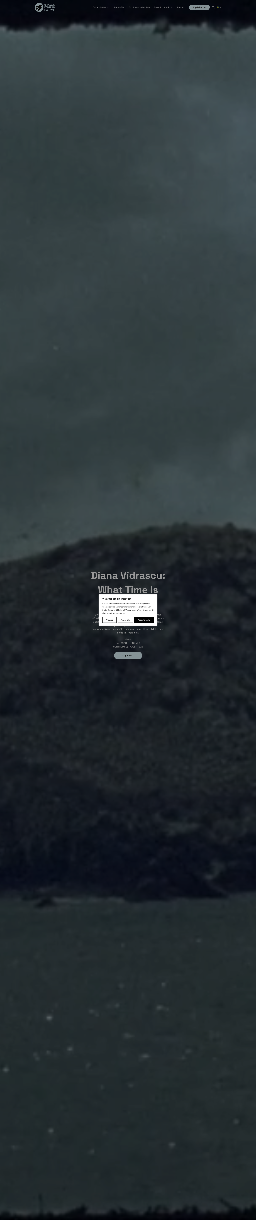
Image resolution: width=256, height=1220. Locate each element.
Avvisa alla (125, 620)
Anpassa (109, 620)
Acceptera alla (144, 620)
